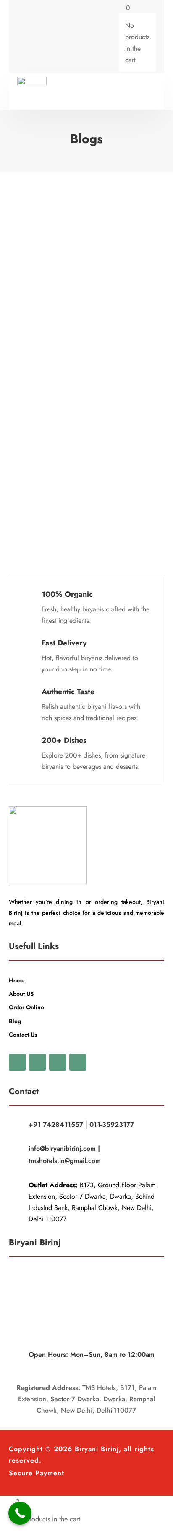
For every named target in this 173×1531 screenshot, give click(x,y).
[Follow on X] (40, 37)
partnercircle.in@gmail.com (65, 224)
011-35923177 (111, 1124)
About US (21, 994)
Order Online (26, 1007)
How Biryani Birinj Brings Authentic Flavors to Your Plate (91, 455)
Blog (15, 1021)
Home (17, 980)
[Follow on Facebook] (24, 37)
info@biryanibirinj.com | (64, 1148)
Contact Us (23, 1034)
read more (43, 273)
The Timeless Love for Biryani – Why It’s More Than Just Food (84, 205)
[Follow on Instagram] (57, 37)
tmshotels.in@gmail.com (65, 1160)
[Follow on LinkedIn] (77, 1062)
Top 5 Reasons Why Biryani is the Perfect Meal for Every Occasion (87, 330)
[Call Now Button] (19, 1513)
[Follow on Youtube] (57, 1062)
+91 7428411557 (56, 1124)
